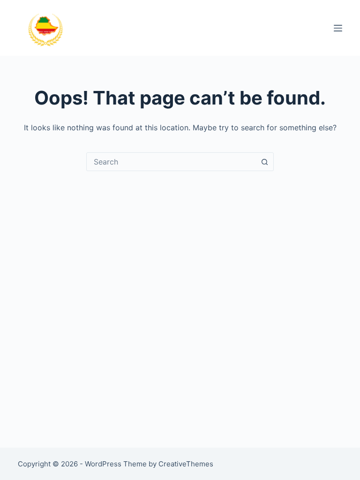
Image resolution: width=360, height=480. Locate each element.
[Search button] (264, 162)
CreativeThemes (185, 463)
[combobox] (171, 161)
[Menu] (338, 28)
